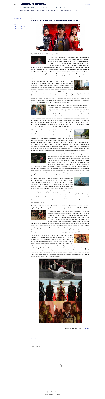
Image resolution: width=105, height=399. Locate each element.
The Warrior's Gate (19, 28)
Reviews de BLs (41, 10)
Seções (48, 10)
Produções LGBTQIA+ (30, 10)
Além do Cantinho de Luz (68, 10)
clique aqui (86, 328)
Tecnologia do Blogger (54, 391)
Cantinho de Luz (55, 10)
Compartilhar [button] (17, 18)
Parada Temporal (33, 4)
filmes (15, 24)
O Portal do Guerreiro (20, 26)
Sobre (21, 10)
